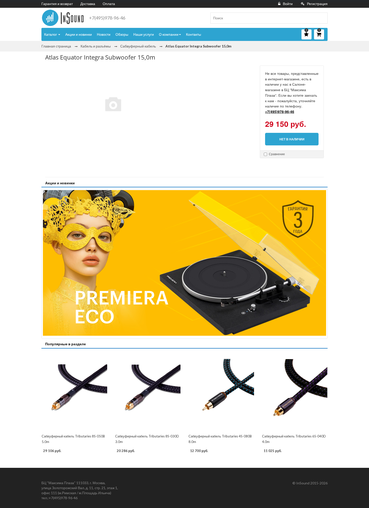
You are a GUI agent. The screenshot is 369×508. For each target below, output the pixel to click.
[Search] (321, 18)
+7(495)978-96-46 (107, 18)
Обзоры (121, 34)
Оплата (109, 4)
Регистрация (317, 4)
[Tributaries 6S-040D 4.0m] (295, 392)
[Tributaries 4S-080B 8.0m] (221, 392)
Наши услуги (143, 34)
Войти (288, 4)
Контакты (193, 34)
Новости (103, 34)
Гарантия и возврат (57, 4)
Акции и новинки (78, 34)
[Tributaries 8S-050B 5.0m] (74, 392)
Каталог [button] (51, 34)
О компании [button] (168, 34)
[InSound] (62, 18)
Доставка (87, 4)
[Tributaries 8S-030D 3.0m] (148, 392)
